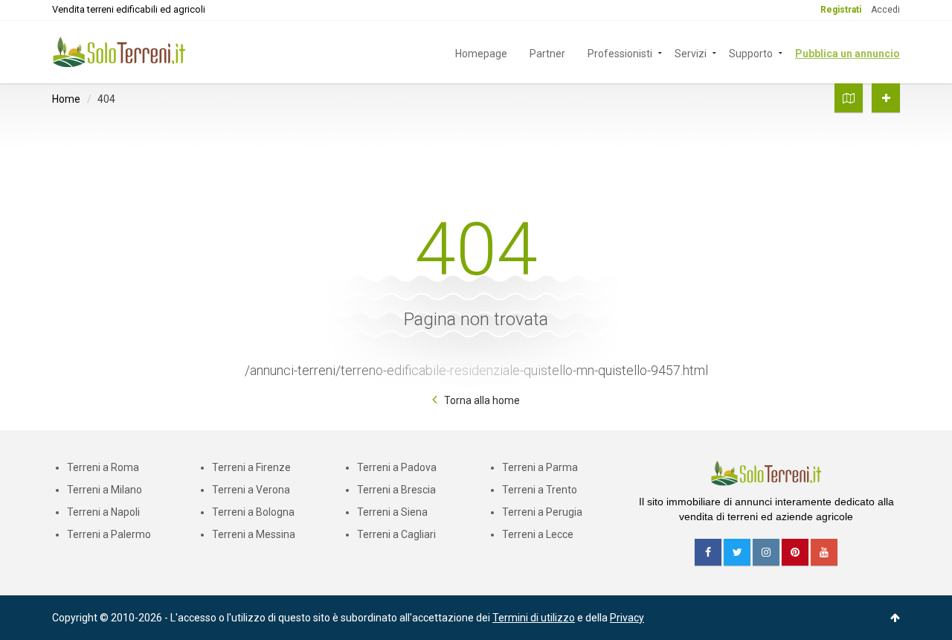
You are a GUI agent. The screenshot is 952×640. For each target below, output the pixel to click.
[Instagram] (766, 552)
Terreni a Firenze (251, 467)
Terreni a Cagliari (396, 534)
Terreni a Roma (103, 467)
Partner (547, 52)
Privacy (627, 618)
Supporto (751, 52)
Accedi (885, 9)
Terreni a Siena (392, 512)
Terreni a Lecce (537, 534)
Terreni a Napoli (103, 512)
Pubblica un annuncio (847, 52)
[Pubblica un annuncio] (886, 97)
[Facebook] (708, 552)
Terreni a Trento (539, 490)
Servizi (691, 52)
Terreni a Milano (104, 490)
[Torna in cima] (895, 618)
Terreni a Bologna (253, 512)
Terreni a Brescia (396, 490)
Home (66, 99)
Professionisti (620, 52)
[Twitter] (737, 552)
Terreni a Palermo (109, 534)
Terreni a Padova (397, 467)
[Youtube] (824, 552)
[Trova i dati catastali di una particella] (848, 97)
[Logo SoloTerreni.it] (119, 51)
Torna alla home (482, 400)
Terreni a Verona (251, 490)
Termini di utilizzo (533, 618)
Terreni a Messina (253, 534)
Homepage (481, 52)
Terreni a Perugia (542, 512)
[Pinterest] (795, 552)
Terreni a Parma (540, 467)
